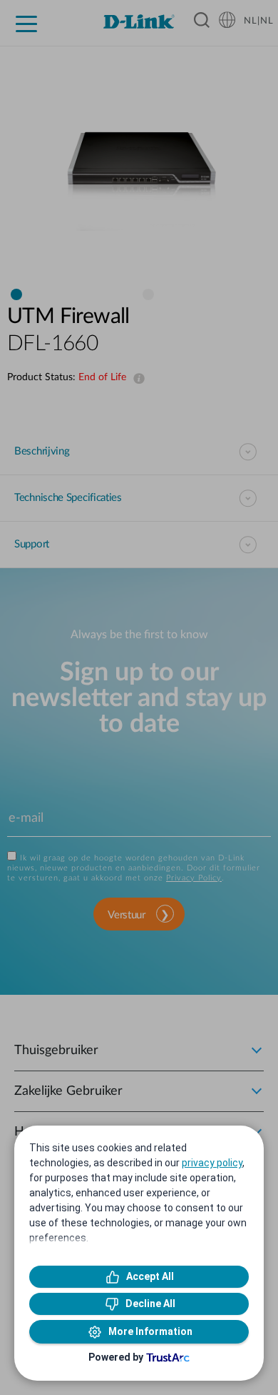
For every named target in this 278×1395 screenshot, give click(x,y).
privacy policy (212, 1162)
